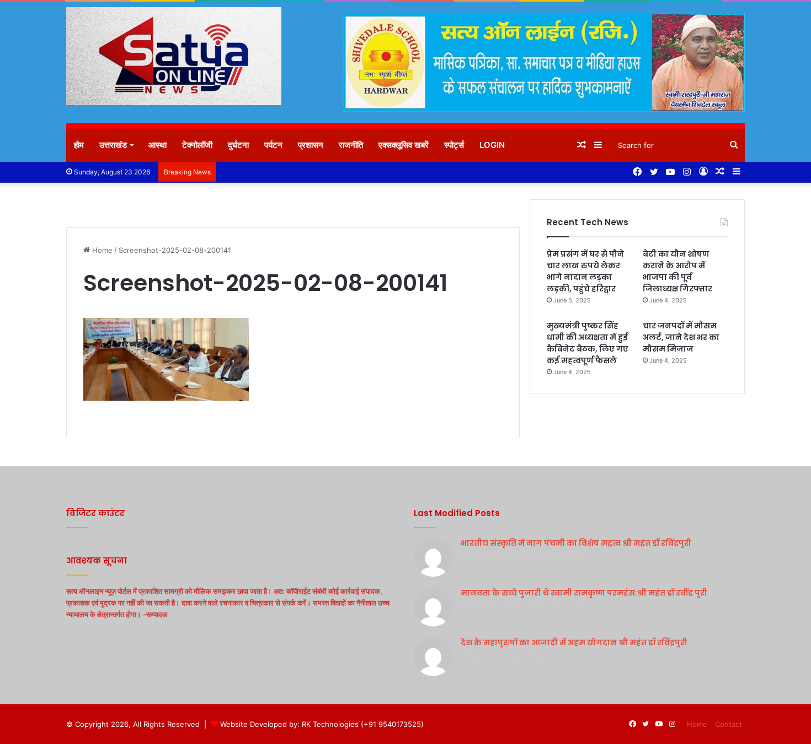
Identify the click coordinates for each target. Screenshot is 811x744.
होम (79, 145)
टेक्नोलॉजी (197, 145)
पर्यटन (273, 145)
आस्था (157, 145)
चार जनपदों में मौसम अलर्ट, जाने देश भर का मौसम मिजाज (681, 337)
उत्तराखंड (113, 145)
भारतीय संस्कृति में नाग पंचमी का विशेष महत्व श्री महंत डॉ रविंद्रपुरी (576, 543)
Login (492, 145)
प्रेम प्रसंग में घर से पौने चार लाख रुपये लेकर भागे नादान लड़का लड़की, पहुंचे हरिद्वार (585, 271)
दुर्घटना (238, 145)
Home (101, 250)
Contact (728, 724)
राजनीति (351, 145)
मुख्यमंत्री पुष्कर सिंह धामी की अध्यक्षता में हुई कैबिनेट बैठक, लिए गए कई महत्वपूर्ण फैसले (587, 343)
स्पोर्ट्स (454, 145)
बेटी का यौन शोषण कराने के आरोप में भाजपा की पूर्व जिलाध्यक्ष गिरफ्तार (677, 271)
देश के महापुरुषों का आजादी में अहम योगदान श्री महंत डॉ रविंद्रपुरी (574, 642)
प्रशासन (310, 145)
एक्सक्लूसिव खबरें (403, 145)
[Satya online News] (173, 56)
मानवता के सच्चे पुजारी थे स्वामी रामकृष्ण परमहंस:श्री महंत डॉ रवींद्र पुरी (584, 592)
